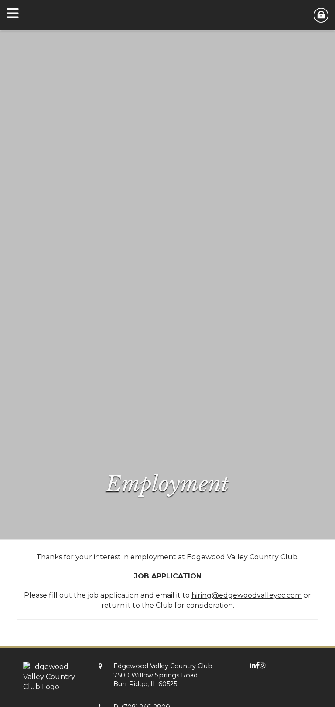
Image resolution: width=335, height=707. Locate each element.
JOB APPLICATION (168, 576)
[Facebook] (258, 665)
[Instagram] (263, 665)
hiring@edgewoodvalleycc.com (246, 595)
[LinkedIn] (253, 665)
